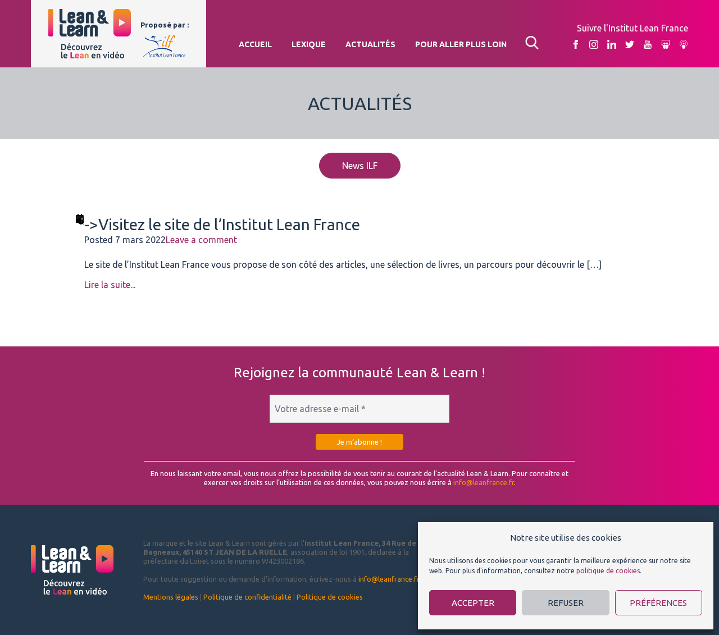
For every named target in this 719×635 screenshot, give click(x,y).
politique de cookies (608, 570)
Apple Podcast (683, 44)
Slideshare (665, 44)
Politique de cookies (330, 597)
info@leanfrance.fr (483, 482)
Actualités (370, 44)
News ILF (359, 166)
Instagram (593, 44)
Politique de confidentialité (247, 597)
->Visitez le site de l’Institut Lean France (222, 224)
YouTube (647, 44)
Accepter (473, 602)
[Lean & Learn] (89, 33)
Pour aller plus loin (461, 44)
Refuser (566, 602)
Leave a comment (201, 240)
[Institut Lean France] (164, 43)
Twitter (629, 44)
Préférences (658, 602)
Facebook (575, 44)
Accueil (255, 44)
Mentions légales (170, 597)
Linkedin (611, 44)
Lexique (309, 44)
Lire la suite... (109, 285)
